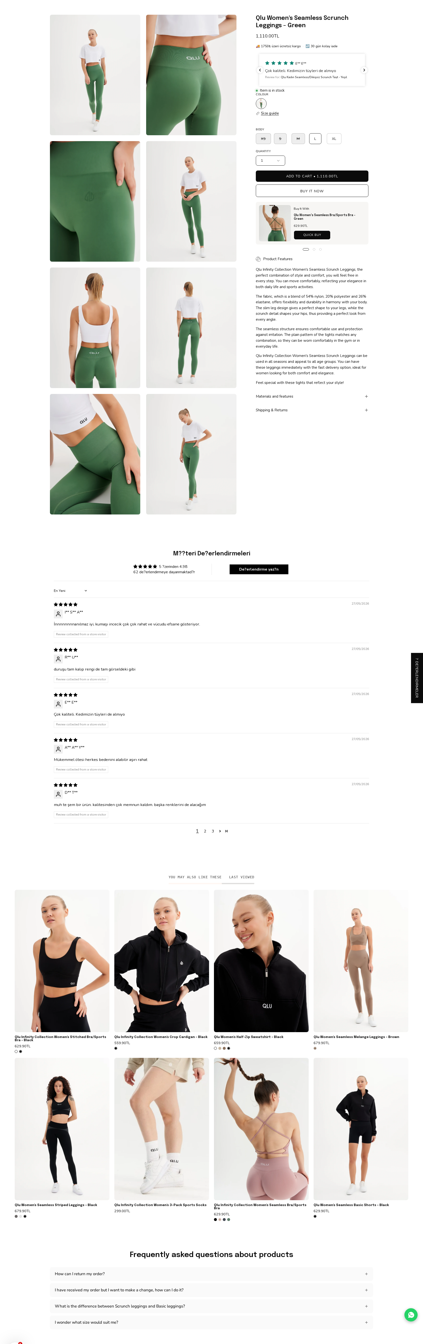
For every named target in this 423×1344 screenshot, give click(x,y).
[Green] (261, 103)
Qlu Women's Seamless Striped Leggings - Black (56, 1205)
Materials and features (274, 396)
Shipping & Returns (272, 410)
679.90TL (321, 1043)
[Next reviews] (364, 70)
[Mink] (219, 1048)
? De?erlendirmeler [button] (417, 678)
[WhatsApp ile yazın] (411, 1314)
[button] (312, 70)
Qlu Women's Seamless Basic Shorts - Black (351, 1205)
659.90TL (222, 1043)
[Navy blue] (224, 1219)
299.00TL (122, 1211)
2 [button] (205, 831)
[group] (211, 1055)
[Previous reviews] (260, 70)
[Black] (20, 1051)
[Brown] (224, 1048)
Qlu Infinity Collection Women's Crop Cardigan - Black (161, 1037)
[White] (16, 1051)
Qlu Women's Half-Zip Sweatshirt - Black (248, 1037)
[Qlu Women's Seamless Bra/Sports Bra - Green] (275, 223)
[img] (65, 604)
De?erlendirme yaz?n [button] (259, 569)
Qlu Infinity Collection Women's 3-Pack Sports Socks (160, 1205)
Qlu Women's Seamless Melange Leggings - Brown (356, 1037)
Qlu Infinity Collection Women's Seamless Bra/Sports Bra (260, 1207)
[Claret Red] (20, 1216)
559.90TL (122, 1043)
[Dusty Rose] (219, 1219)
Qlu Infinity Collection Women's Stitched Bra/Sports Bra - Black (60, 1039)
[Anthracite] (16, 1216)
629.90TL (22, 1046)
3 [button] (213, 831)
